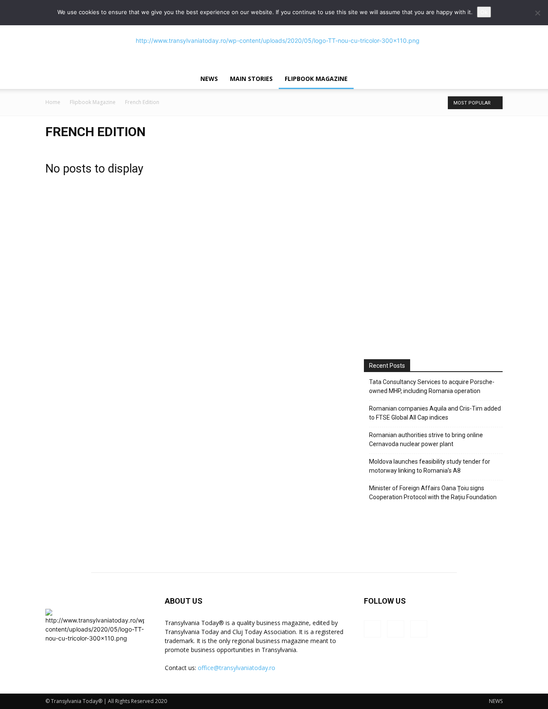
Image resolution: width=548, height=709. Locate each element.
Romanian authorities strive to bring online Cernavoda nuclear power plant (426, 439)
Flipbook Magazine (316, 78)
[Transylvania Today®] (274, 41)
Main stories (251, 78)
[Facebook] (372, 629)
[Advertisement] (433, 271)
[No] (537, 13)
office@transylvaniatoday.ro (236, 668)
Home (52, 102)
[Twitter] (418, 629)
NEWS (209, 78)
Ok (484, 12)
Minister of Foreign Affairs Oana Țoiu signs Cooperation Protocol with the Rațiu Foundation (433, 492)
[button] (492, 79)
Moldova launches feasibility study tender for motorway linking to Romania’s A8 (429, 466)
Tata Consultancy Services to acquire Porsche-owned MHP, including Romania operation (431, 386)
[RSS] (395, 629)
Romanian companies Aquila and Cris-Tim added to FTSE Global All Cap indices (435, 413)
